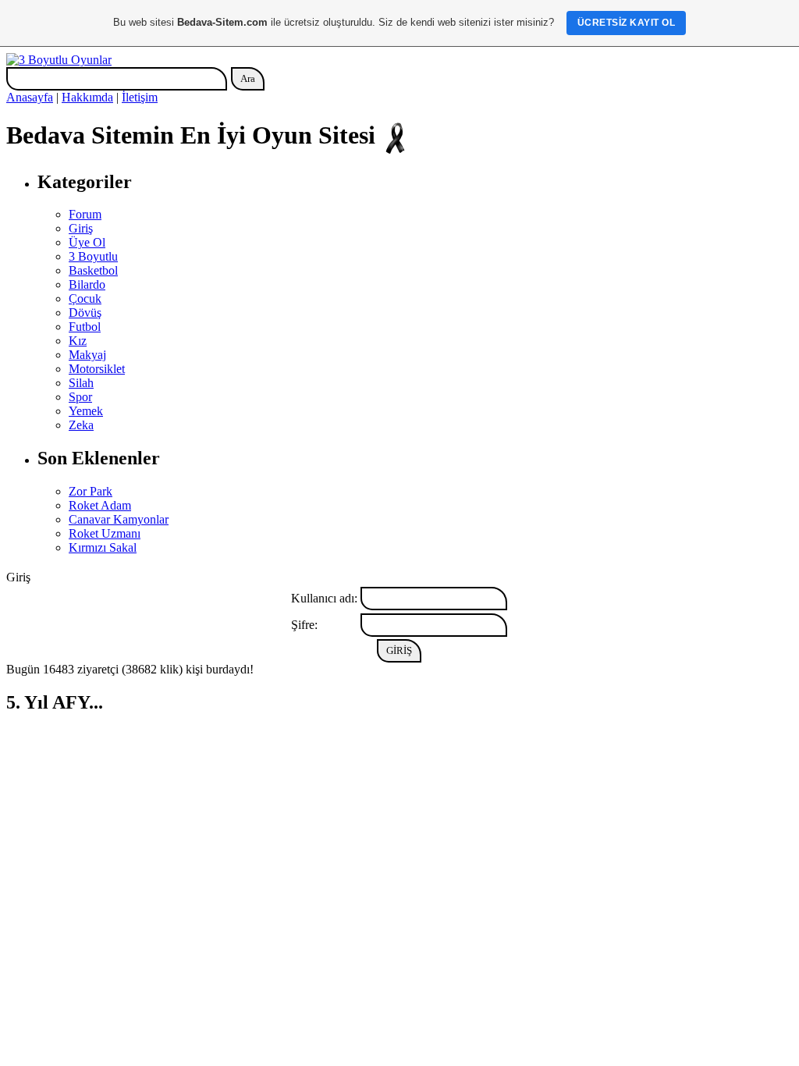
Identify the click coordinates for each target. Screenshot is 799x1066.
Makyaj (87, 354)
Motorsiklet (97, 368)
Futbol (85, 326)
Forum (85, 214)
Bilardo (87, 284)
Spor (80, 396)
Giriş (81, 228)
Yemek (86, 411)
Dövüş (85, 312)
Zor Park (90, 491)
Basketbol (93, 270)
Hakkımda (87, 97)
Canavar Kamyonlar (119, 519)
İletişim (140, 97)
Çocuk (85, 298)
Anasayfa (29, 97)
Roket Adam (100, 505)
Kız (78, 340)
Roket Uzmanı (104, 533)
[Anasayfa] (59, 59)
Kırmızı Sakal (103, 547)
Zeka (81, 425)
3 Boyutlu (93, 256)
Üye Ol (87, 242)
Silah (81, 382)
